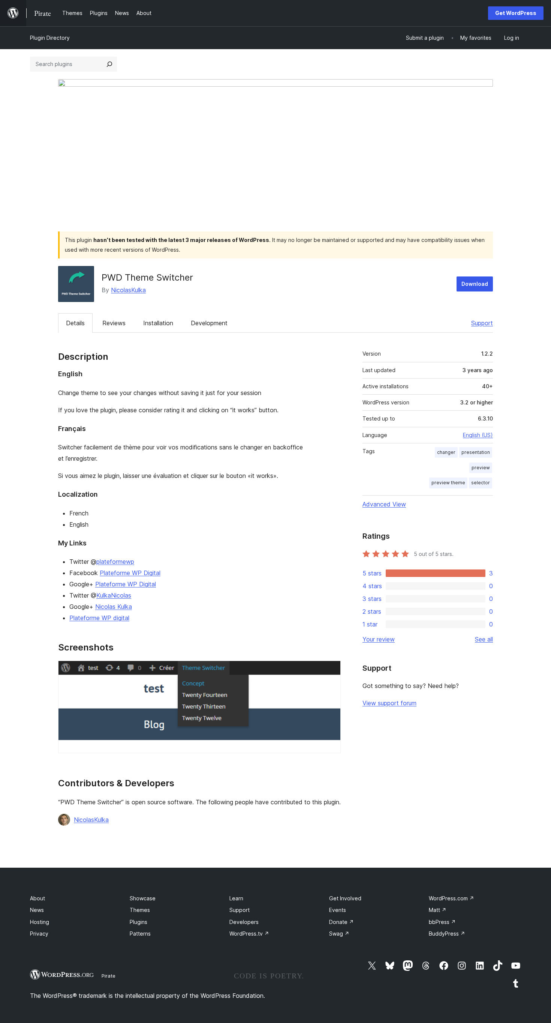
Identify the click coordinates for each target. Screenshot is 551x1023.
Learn (236, 898)
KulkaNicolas (113, 595)
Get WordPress (515, 13)
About (37, 898)
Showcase (143, 898)
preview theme (448, 482)
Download (474, 284)
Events (337, 910)
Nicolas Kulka (113, 606)
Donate (341, 922)
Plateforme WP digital (99, 618)
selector (480, 482)
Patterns (140, 933)
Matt (437, 910)
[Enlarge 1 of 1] (330, 670)
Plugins (138, 922)
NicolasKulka (128, 290)
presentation (475, 452)
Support (482, 323)
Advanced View (384, 504)
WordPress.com (451, 898)
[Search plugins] (109, 64)
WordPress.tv (249, 933)
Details (75, 323)
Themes (140, 910)
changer (446, 452)
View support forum (389, 703)
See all (484, 639)
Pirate (108, 976)
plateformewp (115, 561)
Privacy (39, 933)
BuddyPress (447, 933)
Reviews (114, 323)
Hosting (39, 922)
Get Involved (345, 898)
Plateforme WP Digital (130, 573)
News (37, 910)
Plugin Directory (50, 38)
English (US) (478, 435)
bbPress (442, 922)
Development (209, 323)
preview (481, 467)
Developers (244, 922)
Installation (158, 323)
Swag (339, 933)
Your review (378, 639)
